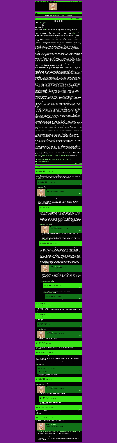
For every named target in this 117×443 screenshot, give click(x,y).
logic (38, 22)
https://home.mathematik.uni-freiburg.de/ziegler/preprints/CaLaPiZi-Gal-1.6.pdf (53, 159)
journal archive (64, 8)
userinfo (80, 1)
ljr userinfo (63, 7)
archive (74, 1)
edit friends (57, 15)
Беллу (45, 29)
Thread (42, 178)
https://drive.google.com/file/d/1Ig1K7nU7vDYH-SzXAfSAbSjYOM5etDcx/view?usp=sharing (59, 431)
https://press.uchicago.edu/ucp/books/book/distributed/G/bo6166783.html (52, 155)
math (41, 22)
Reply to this (37, 178)
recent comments (67, 15)
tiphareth (62, 15)
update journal (52, 15)
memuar (43, 22)
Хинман (73, 33)
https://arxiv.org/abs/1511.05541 (42, 161)
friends (77, 1)
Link (36, 163)
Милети (67, 30)
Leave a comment (78, 163)
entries (71, 1)
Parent (44, 187)
